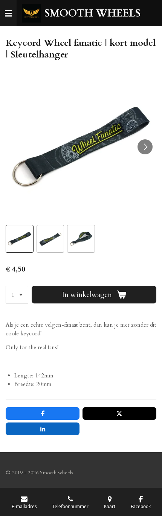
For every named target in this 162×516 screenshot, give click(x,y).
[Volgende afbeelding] (145, 146)
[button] (20, 239)
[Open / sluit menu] (8, 13)
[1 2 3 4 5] (17, 294)
